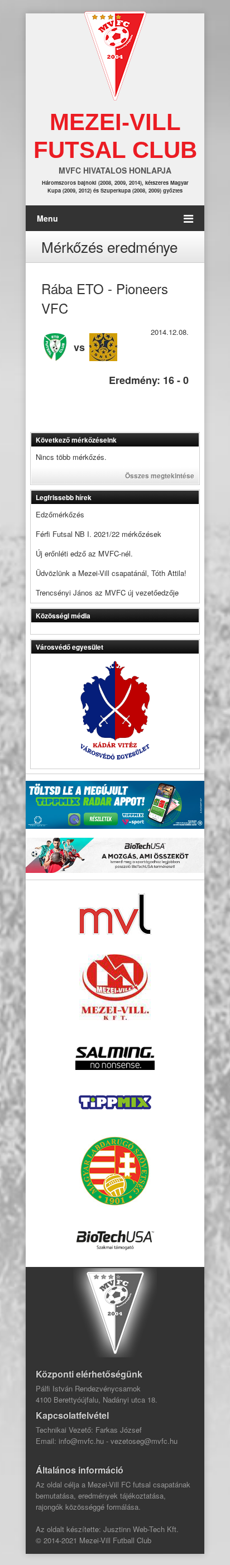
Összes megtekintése (159, 476)
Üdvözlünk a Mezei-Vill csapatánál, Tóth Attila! (111, 573)
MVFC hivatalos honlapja (115, 170)
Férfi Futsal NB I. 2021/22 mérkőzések (98, 534)
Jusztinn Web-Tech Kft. (141, 1529)
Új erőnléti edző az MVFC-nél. (84, 553)
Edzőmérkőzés (60, 514)
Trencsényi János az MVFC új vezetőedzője (107, 592)
